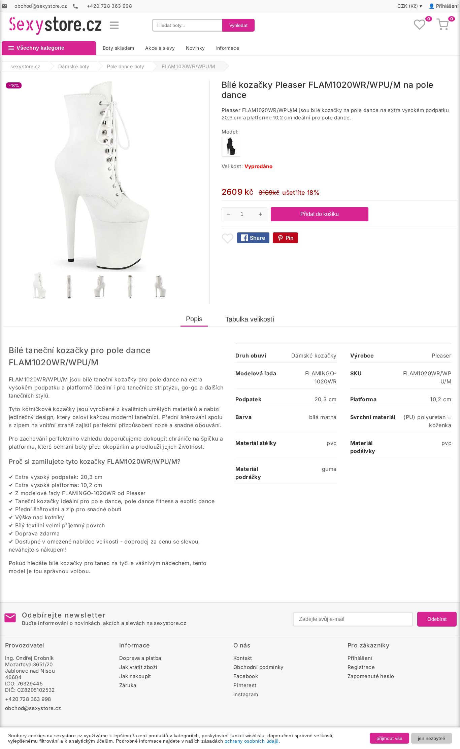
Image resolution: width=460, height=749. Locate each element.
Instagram (245, 694)
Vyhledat (238, 25)
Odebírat (437, 619)
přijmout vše (389, 738)
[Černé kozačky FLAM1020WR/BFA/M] (231, 155)
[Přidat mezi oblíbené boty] (228, 238)
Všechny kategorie (40, 48)
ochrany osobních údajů (252, 741)
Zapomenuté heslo (371, 676)
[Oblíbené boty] (420, 25)
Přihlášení (447, 6)
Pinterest (245, 685)
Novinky (195, 48)
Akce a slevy (160, 48)
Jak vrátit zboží (138, 667)
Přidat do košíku (319, 214)
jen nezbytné (431, 738)
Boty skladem (118, 48)
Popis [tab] (194, 319)
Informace (227, 48)
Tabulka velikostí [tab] (249, 319)
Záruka (127, 685)
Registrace (361, 667)
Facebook (245, 676)
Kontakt (242, 658)
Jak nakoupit (135, 676)
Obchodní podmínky (258, 667)
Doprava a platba (140, 658)
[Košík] (442, 25)
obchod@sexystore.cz (33, 708)
